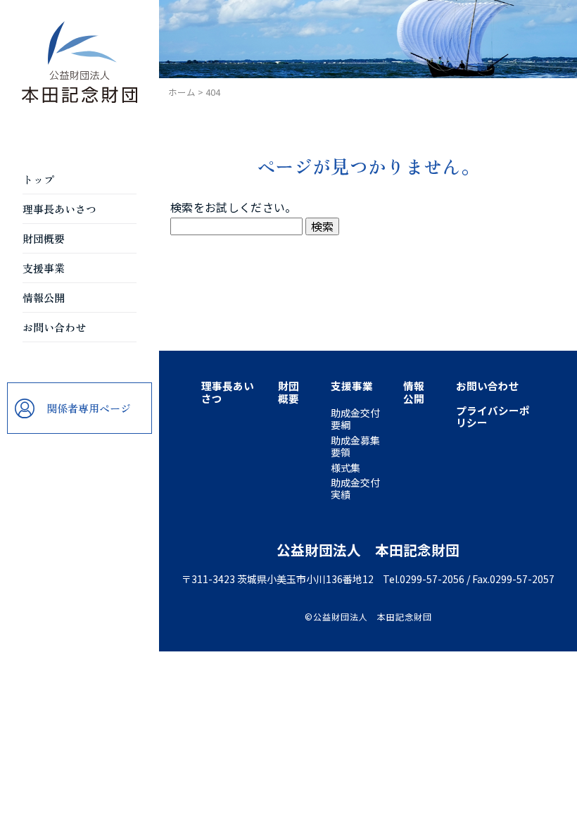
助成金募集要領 (355, 446)
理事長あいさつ (59, 208)
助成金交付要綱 (355, 419)
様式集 (345, 468)
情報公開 (44, 297)
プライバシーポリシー (493, 416)
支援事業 (44, 268)
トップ (38, 179)
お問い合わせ (54, 327)
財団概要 (44, 238)
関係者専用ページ (88, 408)
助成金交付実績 (355, 488)
